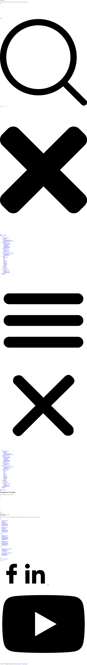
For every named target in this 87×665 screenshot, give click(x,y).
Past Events (5, 238)
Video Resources (6, 253)
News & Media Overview (7, 453)
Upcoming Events (6, 237)
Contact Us (3, 274)
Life (4, 475)
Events (3, 236)
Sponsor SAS (4, 273)
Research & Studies (6, 241)
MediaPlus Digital (24, 663)
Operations (5, 263)
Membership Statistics (7, 247)
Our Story (5, 484)
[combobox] (4, 106)
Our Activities (6, 245)
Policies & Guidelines (7, 251)
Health (5, 260)
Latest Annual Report (7, 272)
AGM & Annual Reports (7, 254)
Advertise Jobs (6, 268)
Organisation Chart (6, 271)
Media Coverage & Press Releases (8, 240)
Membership (5, 262)
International (5, 261)
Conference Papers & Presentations (9, 466)
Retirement (5, 265)
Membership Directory (7, 246)
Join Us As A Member (7, 457)
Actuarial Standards (6, 249)
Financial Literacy (6, 255)
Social (4, 479)
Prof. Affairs (5, 264)
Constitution (5, 250)
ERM (4, 258)
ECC (4, 471)
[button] (43, 362)
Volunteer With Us (6, 248)
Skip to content (2, 0)
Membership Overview (7, 243)
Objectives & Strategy (7, 270)
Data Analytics (6, 470)
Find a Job (5, 267)
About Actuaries (6, 458)
